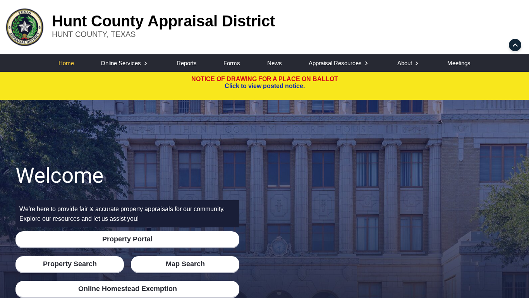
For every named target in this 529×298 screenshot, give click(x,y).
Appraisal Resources (335, 63)
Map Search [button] (185, 264)
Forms (231, 63)
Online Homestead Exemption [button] (127, 289)
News (274, 63)
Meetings (459, 63)
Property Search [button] (70, 264)
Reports (187, 63)
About (404, 63)
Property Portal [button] (127, 239)
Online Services (121, 63)
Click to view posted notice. (265, 86)
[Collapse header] (515, 45)
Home (66, 63)
